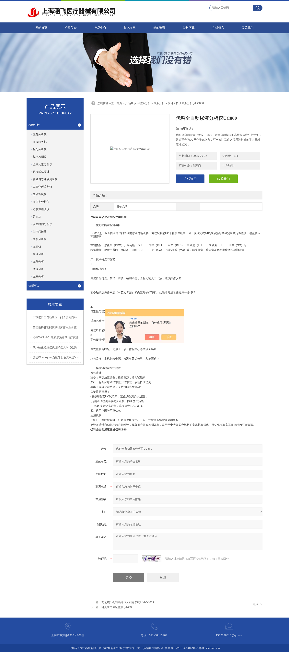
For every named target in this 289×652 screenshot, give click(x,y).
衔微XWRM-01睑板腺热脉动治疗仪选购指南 (57, 337)
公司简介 (71, 27)
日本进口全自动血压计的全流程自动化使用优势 (57, 317)
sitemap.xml (212, 648)
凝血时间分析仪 (42, 224)
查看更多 (34, 285)
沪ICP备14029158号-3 (190, 648)
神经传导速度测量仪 (45, 179)
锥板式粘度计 (41, 171)
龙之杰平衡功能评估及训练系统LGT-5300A (127, 602)
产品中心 (100, 27)
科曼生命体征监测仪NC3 (116, 607)
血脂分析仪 (40, 239)
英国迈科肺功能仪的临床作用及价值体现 (57, 327)
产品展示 (130, 103)
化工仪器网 (144, 648)
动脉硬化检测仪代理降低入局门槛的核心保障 (57, 347)
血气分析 (38, 261)
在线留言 (218, 27)
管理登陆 (157, 648)
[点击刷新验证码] (151, 558)
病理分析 (38, 269)
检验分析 (34, 124)
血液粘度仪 (40, 194)
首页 (119, 103)
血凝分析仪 (40, 134)
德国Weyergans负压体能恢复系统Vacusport (57, 357)
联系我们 (248, 27)
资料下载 (189, 27)
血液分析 (38, 276)
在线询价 (190, 179)
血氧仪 (37, 246)
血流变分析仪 (41, 201)
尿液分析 (38, 254)
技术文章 (130, 27)
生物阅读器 (40, 231)
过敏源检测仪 (41, 209)
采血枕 (37, 216)
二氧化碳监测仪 (42, 186)
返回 (256, 604)
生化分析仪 (40, 149)
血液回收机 (40, 141)
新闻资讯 (159, 27)
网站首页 (41, 27)
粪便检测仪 (40, 156)
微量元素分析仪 (42, 164)
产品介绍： (100, 195)
